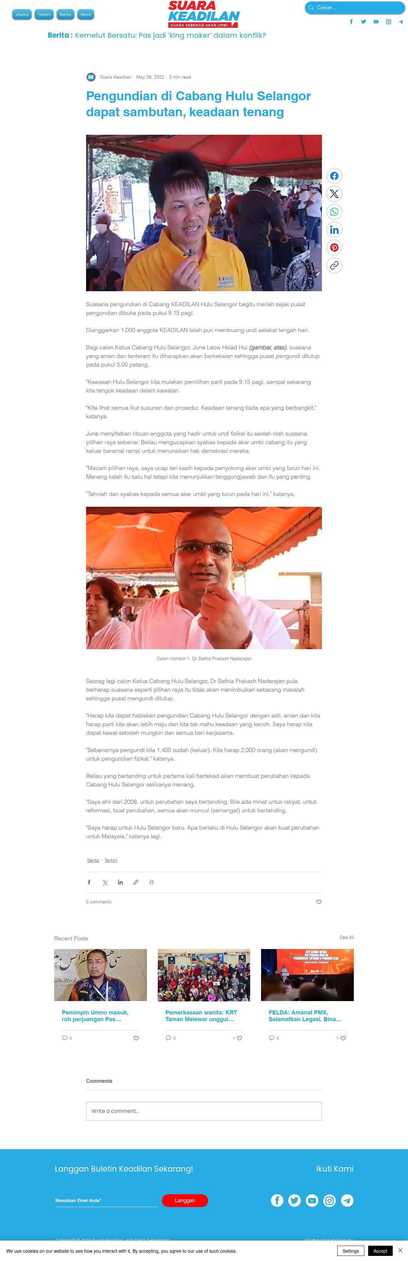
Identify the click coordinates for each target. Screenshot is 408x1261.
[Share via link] (136, 882)
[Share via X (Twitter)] (105, 882)
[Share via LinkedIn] (120, 882)
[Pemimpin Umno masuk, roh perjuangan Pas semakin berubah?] (100, 975)
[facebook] (351, 22)
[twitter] (364, 22)
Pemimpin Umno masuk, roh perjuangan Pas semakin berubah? (95, 1015)
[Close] (400, 1251)
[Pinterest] (334, 247)
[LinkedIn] (334, 229)
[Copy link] (334, 265)
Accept (380, 1251)
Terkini (111, 860)
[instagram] (388, 22)
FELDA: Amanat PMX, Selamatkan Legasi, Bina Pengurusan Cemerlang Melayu (302, 1015)
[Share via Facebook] (89, 882)
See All (347, 937)
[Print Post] (152, 882)
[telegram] (401, 22)
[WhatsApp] (334, 211)
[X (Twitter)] (334, 193)
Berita (93, 860)
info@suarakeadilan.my (328, 1240)
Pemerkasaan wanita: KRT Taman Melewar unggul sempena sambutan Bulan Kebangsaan (201, 1015)
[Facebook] (334, 176)
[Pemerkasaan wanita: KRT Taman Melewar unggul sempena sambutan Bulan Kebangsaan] (204, 975)
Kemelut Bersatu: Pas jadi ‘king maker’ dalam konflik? (170, 35)
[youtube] (376, 22)
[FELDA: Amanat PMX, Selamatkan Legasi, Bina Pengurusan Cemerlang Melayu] (307, 975)
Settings (351, 1251)
